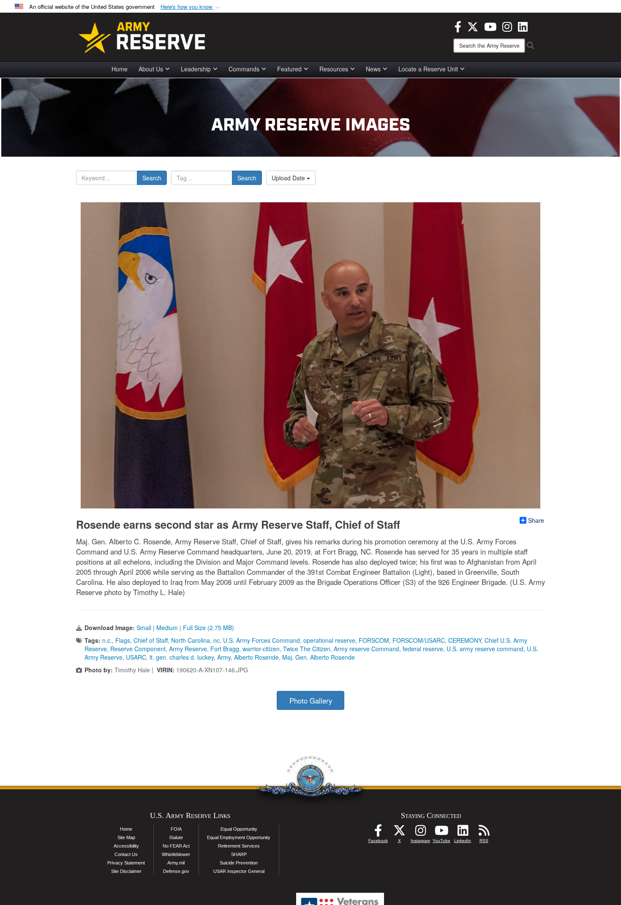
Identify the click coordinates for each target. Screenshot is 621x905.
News (373, 69)
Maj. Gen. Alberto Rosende (318, 657)
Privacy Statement (126, 862)
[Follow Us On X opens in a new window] (399, 832)
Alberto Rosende (256, 657)
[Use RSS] (483, 832)
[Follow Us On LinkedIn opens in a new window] (462, 832)
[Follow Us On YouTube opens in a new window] (441, 832)
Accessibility (126, 845)
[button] (191, 7)
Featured (289, 69)
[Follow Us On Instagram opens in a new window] (420, 832)
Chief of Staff (150, 640)
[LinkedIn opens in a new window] (523, 26)
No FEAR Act (176, 845)
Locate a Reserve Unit (428, 69)
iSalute (176, 837)
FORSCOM (374, 640)
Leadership (196, 69)
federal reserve (423, 648)
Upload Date (289, 178)
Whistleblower (176, 854)
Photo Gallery (310, 701)
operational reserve (329, 640)
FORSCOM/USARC (418, 640)
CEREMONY (464, 640)
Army (224, 657)
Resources (333, 69)
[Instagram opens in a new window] (507, 26)
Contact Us (126, 854)
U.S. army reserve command (485, 648)
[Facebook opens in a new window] (458, 26)
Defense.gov (176, 871)
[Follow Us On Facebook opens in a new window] (378, 832)
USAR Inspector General (238, 871)
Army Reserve (188, 648)
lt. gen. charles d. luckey (182, 657)
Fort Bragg (224, 648)
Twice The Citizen (306, 648)
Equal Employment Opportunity (238, 837)
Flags (122, 640)
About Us (151, 69)
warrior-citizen (261, 648)
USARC (136, 657)
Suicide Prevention (239, 862)
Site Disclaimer (126, 871)
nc (216, 640)
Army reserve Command (366, 648)
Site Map (126, 837)
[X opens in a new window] (472, 26)
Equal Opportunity (239, 829)
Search (151, 178)
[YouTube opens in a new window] (490, 26)
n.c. (107, 640)
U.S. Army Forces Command (261, 640)
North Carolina (190, 640)
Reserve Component (138, 648)
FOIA (176, 829)
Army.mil (176, 862)
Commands (244, 69)
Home (120, 69)
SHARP (239, 854)
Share (536, 520)
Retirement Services (239, 845)
